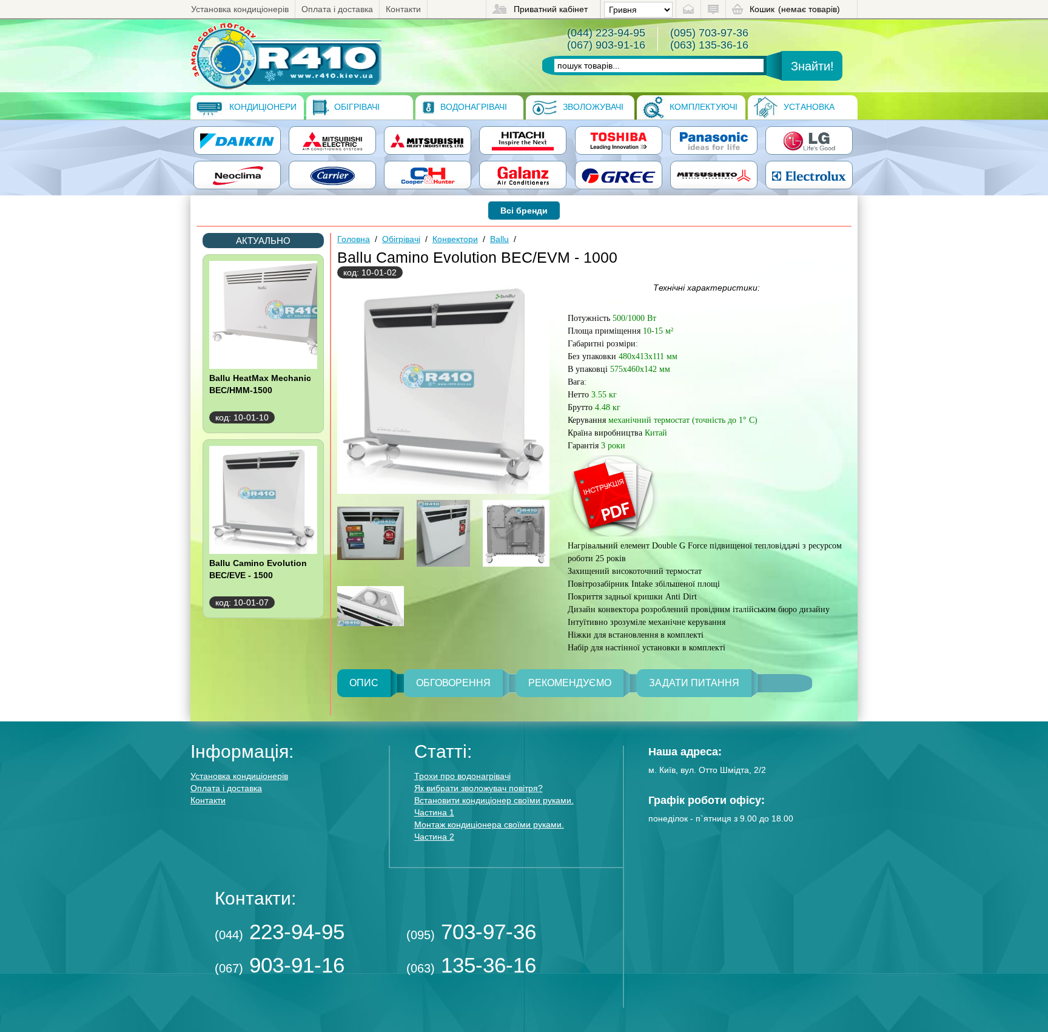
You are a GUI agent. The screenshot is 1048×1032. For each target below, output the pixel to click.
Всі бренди (524, 210)
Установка (808, 107)
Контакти (403, 9)
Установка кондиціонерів (240, 9)
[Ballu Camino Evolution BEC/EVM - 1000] (285, 56)
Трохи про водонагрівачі (462, 776)
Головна (353, 239)
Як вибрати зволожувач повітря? (478, 788)
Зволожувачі (591, 107)
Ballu (499, 239)
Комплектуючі (702, 107)
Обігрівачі (356, 107)
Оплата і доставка (337, 9)
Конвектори (455, 239)
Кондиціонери (262, 107)
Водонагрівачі (472, 107)
